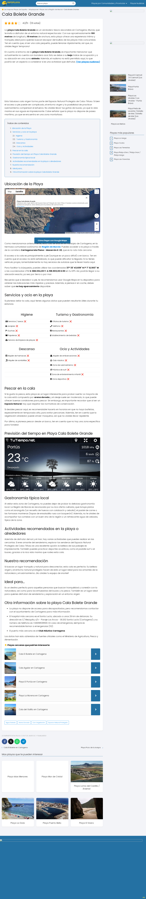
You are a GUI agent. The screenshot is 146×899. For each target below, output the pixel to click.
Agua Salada (11, 722)
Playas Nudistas (137, 3)
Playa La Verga (120, 138)
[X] (11, 741)
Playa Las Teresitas (122, 147)
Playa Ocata (119, 143)
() (88, 61)
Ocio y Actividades (25, 146)
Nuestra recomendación (23, 165)
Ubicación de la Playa (21, 128)
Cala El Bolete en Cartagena (16, 747)
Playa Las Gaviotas (122, 159)
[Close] (86, 197)
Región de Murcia (51, 246)
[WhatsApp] (17, 741)
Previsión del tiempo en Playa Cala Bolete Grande (35, 154)
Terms (97, 232)
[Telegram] (23, 741)
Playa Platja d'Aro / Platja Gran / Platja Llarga (127, 153)
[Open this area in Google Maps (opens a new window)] (9, 232)
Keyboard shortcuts (71, 232)
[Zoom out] (96, 228)
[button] (52, 211)
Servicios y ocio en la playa (25, 132)
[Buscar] (73, 3)
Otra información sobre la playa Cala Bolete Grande (36, 172)
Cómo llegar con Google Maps (52, 240)
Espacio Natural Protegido (58, 722)
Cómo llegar (21, 206)
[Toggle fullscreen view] (96, 191)
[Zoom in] (96, 224)
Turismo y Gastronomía (26, 139)
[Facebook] (4, 741)
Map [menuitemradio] (10, 191)
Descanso (20, 143)
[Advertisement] (52, 82)
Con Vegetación (39, 722)
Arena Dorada (24, 722)
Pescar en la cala (20, 150)
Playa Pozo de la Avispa (91, 747)
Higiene (19, 135)
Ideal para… (18, 168)
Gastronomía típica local (24, 157)
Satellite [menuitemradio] (19, 191)
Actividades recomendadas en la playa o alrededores (37, 161)
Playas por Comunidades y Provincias (108, 3)
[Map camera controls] (96, 216)
